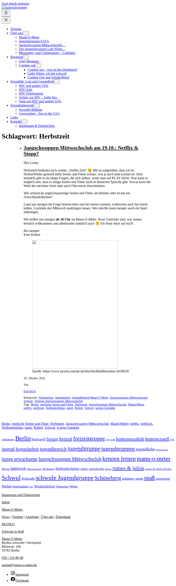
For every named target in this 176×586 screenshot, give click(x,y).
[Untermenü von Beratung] (26, 57)
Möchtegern (48, 468)
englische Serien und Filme (56, 404)
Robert (79, 408)
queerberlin (96, 468)
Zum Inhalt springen (15, 3)
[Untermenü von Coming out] (38, 65)
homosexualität (130, 438)
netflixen (38, 408)
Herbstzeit (81, 404)
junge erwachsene (19, 459)
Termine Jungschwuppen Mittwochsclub (58, 401)
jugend (8, 449)
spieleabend (163, 478)
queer (70, 408)
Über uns (47, 517)
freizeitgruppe (89, 438)
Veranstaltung (44, 486)
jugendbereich (53, 449)
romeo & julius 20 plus (158, 468)
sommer (128, 478)
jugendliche (145, 449)
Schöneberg (107, 478)
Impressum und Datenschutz (21, 495)
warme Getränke (105, 408)
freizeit (65, 438)
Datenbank (63, 517)
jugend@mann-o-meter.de (19, 565)
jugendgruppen (118, 449)
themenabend (20, 486)
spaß (149, 477)
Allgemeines (45, 397)
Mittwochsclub (34, 469)
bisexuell (39, 439)
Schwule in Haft (13, 531)
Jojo (172, 439)
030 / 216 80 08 (12, 558)
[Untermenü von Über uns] (26, 33)
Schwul (28, 401)
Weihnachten (62, 486)
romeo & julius (128, 468)
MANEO (8, 524)
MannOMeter (136, 404)
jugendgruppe (83, 448)
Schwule (28, 478)
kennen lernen (119, 458)
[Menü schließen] (6, 20)
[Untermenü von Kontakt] (24, 121)
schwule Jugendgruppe (65, 477)
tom (31, 487)
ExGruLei (30, 391)
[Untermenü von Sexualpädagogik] (37, 105)
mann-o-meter (153, 458)
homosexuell (157, 438)
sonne (139, 479)
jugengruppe (162, 449)
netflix (28, 408)
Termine (17, 517)
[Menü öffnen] (6, 13)
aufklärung (8, 439)
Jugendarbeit (62, 397)
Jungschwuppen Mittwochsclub (128, 397)
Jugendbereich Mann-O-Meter (90, 397)
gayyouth (110, 439)
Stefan (7, 486)
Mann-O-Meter (12, 539)
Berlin (34, 404)
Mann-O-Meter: (12, 509)
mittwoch (18, 468)
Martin (6, 468)
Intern (6, 502)
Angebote (32, 517)
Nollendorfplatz (55, 408)
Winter (74, 486)
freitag (52, 438)
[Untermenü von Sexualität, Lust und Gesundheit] (57, 81)
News (6, 517)
